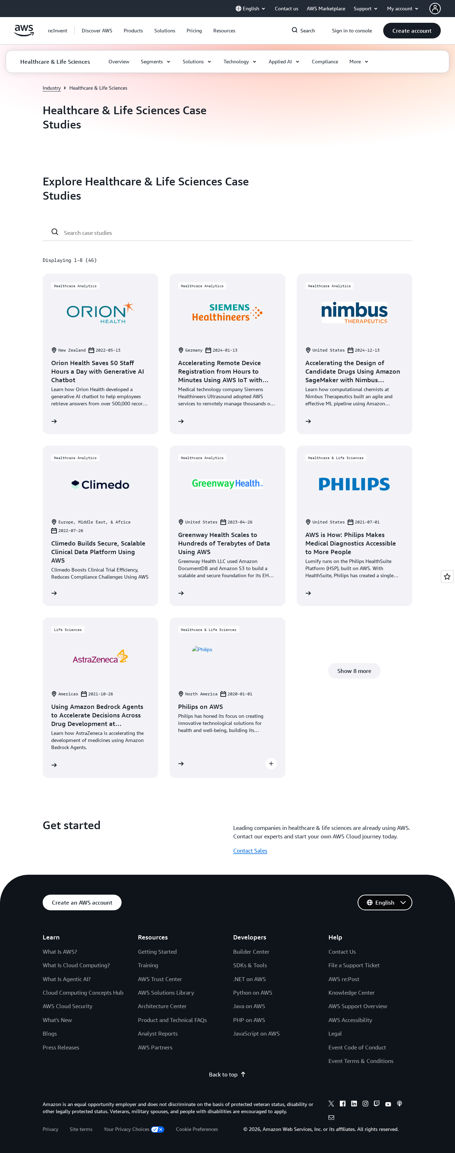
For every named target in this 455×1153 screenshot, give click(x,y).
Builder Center (251, 951)
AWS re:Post (343, 979)
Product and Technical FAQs (172, 1019)
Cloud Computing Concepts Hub (83, 992)
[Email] (331, 1118)
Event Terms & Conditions (361, 1060)
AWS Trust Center (160, 979)
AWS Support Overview (357, 1006)
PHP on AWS (249, 1019)
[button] (97, 30)
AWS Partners (155, 1047)
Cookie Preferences (197, 1129)
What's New (57, 1019)
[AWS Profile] (435, 8)
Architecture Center (162, 1006)
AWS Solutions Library (166, 992)
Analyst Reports (158, 1033)
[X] (331, 1105)
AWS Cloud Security (67, 1006)
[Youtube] (388, 1105)
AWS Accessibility (350, 1019)
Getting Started (157, 951)
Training (148, 965)
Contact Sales (250, 850)
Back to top (223, 1074)
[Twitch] (377, 1105)
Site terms (81, 1129)
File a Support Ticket (354, 965)
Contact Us (342, 951)
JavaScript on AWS (256, 1033)
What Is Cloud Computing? (76, 965)
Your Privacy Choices (126, 1129)
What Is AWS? (60, 951)
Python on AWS (252, 992)
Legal (335, 1033)
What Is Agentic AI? (67, 979)
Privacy (50, 1129)
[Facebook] (343, 1105)
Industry (52, 88)
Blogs (50, 1033)
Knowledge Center (351, 992)
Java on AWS (249, 1006)
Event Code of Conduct (357, 1047)
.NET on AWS (249, 979)
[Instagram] (365, 1105)
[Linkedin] (354, 1105)
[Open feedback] (447, 576)
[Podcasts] (399, 1105)
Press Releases (61, 1047)
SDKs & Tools (250, 965)
